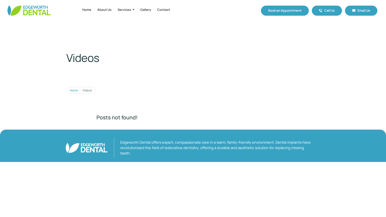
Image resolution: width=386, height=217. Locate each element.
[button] (285, 11)
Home (74, 90)
